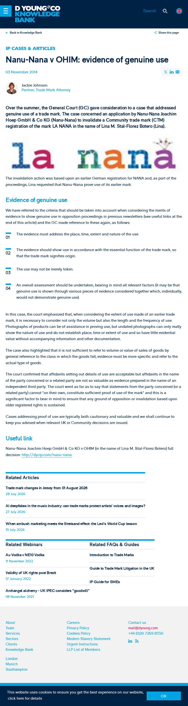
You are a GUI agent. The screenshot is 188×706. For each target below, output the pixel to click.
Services (13, 633)
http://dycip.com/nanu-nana (47, 454)
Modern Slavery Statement (88, 639)
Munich (12, 664)
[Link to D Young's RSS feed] (137, 641)
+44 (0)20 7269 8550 (145, 633)
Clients (11, 644)
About (10, 622)
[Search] (165, 11)
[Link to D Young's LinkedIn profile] (130, 641)
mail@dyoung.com (143, 628)
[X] (166, 72)
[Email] (177, 72)
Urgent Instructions (82, 644)
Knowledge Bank (19, 649)
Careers (73, 622)
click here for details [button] (25, 698)
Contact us (137, 622)
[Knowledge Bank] (41, 17)
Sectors (12, 639)
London (12, 658)
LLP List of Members (83, 649)
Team (10, 628)
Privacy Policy (78, 628)
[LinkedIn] (172, 72)
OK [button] (163, 696)
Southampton (16, 669)
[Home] (41, 8)
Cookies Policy (78, 633)
